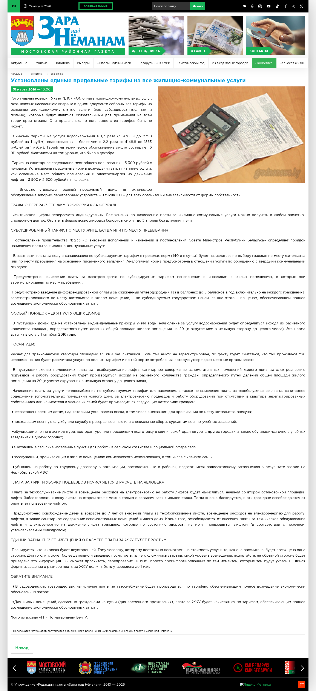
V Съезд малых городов (230, 63)
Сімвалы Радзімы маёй (114, 63)
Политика (62, 63)
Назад (22, 647)
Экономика (263, 63)
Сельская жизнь (292, 63)
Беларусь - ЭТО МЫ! (154, 63)
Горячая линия (95, 6)
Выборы (83, 63)
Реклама (41, 63)
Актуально (19, 63)
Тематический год (190, 63)
